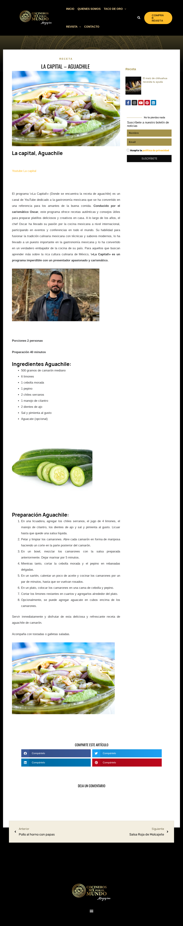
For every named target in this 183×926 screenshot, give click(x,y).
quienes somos (89, 8)
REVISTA (72, 26)
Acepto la (149, 150)
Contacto (91, 26)
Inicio (70, 8)
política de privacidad (155, 150)
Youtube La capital (24, 171)
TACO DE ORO (113, 8)
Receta (66, 58)
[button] (124, 9)
